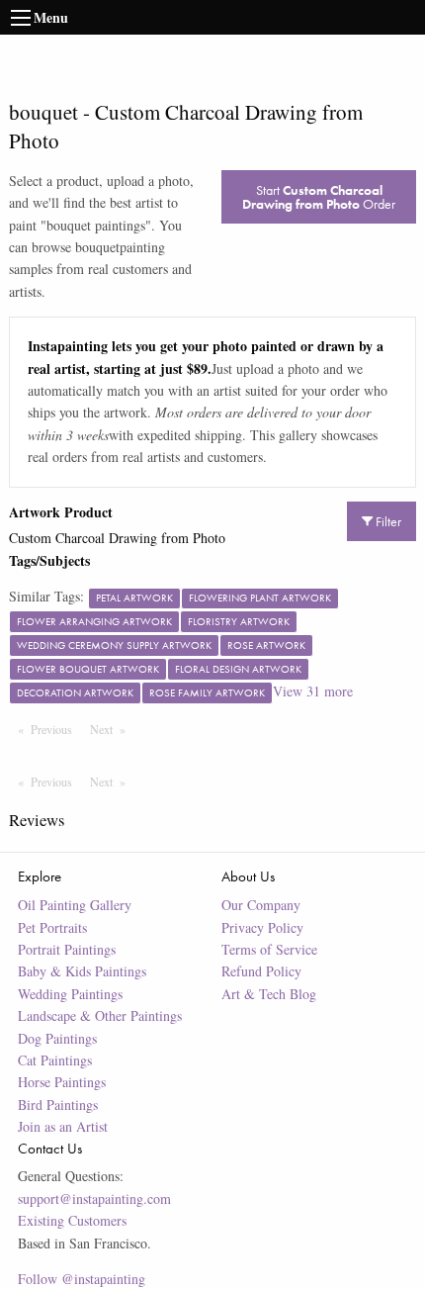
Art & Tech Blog (268, 993)
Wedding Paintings (70, 993)
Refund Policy (261, 971)
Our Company (260, 904)
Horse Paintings (62, 1081)
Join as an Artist (63, 1126)
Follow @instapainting (81, 1278)
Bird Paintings (58, 1104)
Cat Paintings (55, 1060)
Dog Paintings (57, 1038)
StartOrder (318, 197)
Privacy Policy (262, 927)
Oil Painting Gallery (74, 904)
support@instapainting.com (94, 1198)
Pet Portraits (52, 927)
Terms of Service (269, 949)
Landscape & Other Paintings (100, 1015)
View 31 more (313, 691)
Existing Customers (72, 1220)
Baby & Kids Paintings (82, 971)
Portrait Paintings (67, 949)
